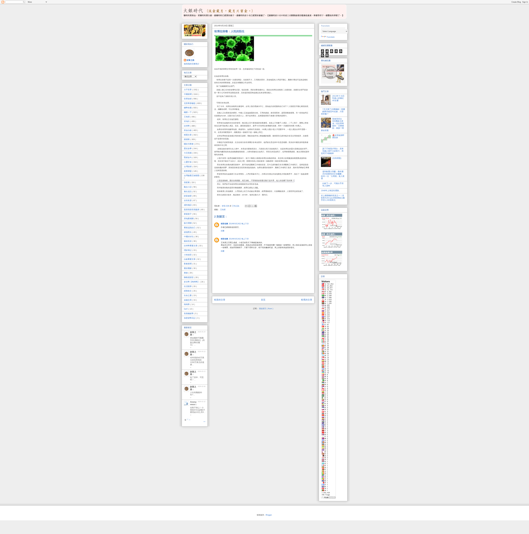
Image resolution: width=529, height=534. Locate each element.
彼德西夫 (188, 232)
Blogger (269, 515)
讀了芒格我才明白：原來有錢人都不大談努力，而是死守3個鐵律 (332, 150)
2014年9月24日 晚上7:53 (239, 224)
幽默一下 (188, 112)
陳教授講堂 (189, 277)
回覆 (222, 231)
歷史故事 (188, 148)
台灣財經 (188, 166)
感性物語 (188, 205)
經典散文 (188, 291)
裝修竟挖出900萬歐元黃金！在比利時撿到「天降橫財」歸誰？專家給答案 (332, 125)
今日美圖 (188, 153)
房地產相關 (189, 218)
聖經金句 (188, 157)
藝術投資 (188, 241)
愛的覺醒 (188, 268)
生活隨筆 (188, 286)
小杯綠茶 (188, 255)
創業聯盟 (188, 171)
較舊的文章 (306, 300)
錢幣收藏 (188, 108)
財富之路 (190, 60)
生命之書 (188, 295)
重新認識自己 (190, 227)
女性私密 (188, 200)
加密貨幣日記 (190, 318)
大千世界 (188, 89)
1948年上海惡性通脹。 (331, 190)
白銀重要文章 (190, 259)
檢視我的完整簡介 (191, 64)
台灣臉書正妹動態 (192, 175)
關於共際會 (189, 144)
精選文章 (188, 135)
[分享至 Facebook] (255, 206)
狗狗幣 (187, 304)
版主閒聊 (188, 223)
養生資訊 (188, 191)
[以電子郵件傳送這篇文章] (246, 206)
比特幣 (187, 126)
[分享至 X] (252, 206)
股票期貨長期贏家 (192, 209)
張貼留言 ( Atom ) (266, 309)
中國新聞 (188, 94)
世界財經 (188, 99)
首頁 (263, 300)
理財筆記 (188, 250)
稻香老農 (224, 224)
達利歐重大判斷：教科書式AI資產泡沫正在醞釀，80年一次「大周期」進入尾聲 (332, 174)
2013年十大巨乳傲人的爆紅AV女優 (338, 98)
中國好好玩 (189, 236)
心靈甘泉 (188, 162)
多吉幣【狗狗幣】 (192, 282)
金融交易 (188, 300)
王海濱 (223, 210)
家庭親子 (188, 214)
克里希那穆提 (190, 103)
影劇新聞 (188, 264)
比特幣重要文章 (191, 246)
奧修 (186, 273)
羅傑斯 (187, 139)
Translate (330, 37)
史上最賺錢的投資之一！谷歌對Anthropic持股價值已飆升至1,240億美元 (333, 197)
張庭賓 (187, 182)
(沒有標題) (336, 158)
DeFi (186, 309)
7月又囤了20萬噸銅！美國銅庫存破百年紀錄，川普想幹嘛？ (333, 111)
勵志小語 (188, 187)
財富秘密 (188, 196)
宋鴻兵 (187, 121)
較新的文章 (219, 300)
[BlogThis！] (249, 206)
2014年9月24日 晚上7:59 (239, 239)
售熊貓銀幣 (189, 313)
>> (204, 422)
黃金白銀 (188, 130)
